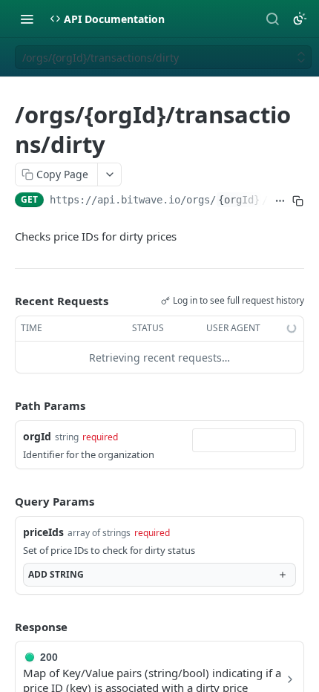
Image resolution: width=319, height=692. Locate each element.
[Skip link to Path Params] (4, 406)
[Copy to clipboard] (298, 201)
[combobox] (244, 440)
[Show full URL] (280, 201)
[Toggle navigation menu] (27, 18)
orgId (37, 436)
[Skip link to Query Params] (4, 501)
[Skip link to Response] (4, 626)
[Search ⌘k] (272, 18)
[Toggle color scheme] (300, 18)
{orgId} (239, 200)
